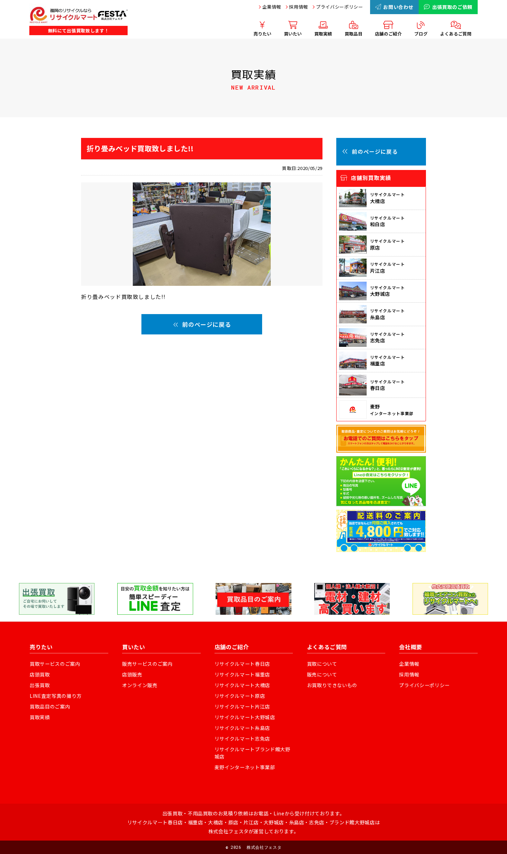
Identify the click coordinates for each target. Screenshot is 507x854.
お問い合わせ (398, 6)
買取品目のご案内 (50, 706)
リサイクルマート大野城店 (245, 717)
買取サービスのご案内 (55, 663)
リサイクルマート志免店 (242, 738)
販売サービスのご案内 (147, 663)
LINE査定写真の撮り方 (56, 695)
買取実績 (40, 717)
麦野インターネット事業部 (245, 767)
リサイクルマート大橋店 (242, 685)
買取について (322, 663)
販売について (322, 674)
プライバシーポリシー (339, 6)
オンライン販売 (140, 685)
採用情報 (298, 6)
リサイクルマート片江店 (242, 706)
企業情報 (271, 6)
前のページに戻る (206, 324)
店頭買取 (40, 674)
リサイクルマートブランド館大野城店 (252, 753)
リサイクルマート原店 (240, 695)
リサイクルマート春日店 (242, 663)
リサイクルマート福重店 (242, 674)
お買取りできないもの (332, 685)
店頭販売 (132, 674)
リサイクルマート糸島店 (242, 727)
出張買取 (40, 685)
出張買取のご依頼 (452, 6)
